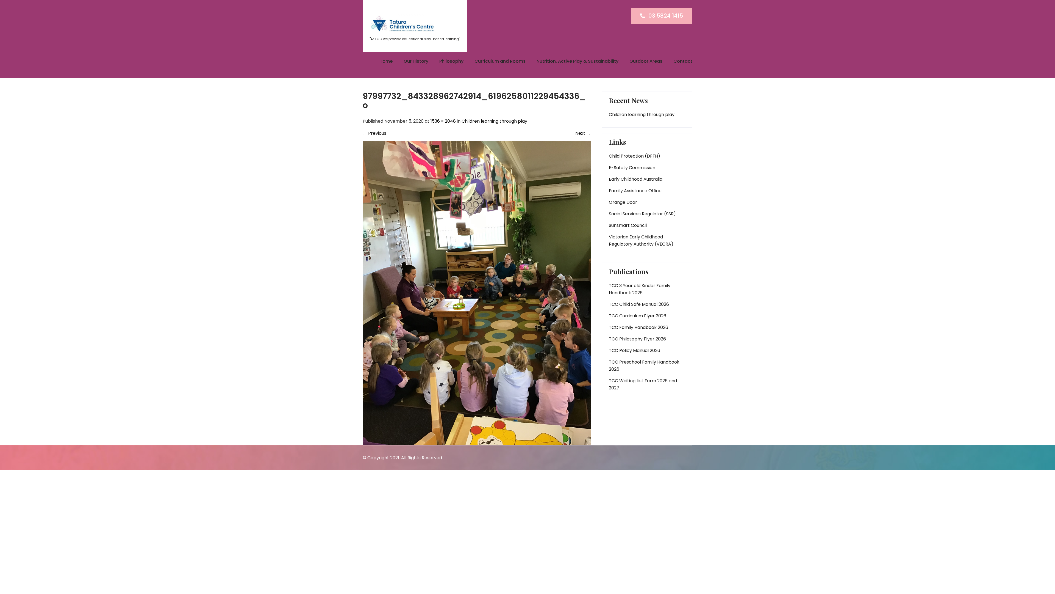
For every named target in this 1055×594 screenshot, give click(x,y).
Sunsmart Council (628, 225)
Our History (416, 61)
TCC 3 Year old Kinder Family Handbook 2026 (639, 289)
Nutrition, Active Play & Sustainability (577, 61)
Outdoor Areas (645, 61)
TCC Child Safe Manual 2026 (639, 304)
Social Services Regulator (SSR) (642, 214)
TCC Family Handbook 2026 (638, 327)
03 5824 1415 (665, 16)
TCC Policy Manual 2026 (634, 350)
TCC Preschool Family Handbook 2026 (644, 365)
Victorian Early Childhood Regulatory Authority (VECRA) (641, 240)
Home (386, 61)
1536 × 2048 (443, 121)
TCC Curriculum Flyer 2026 (637, 316)
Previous (374, 133)
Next (583, 133)
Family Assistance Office (635, 191)
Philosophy (451, 61)
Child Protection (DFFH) (634, 156)
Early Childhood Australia (635, 179)
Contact (682, 61)
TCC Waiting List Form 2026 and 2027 (643, 384)
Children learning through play (494, 121)
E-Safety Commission (632, 167)
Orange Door (623, 202)
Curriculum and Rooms (500, 61)
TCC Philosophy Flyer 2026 (637, 339)
